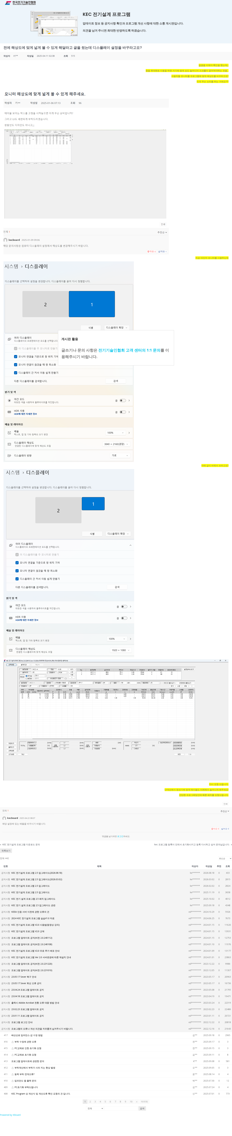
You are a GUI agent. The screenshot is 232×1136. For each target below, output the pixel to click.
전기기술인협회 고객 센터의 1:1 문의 (129, 350)
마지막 (144, 1101)
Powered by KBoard (10, 1114)
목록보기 (6, 850)
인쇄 (225, 803)
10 (131, 1101)
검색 (142, 1108)
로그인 (120, 836)
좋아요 (215, 828)
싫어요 (225, 828)
